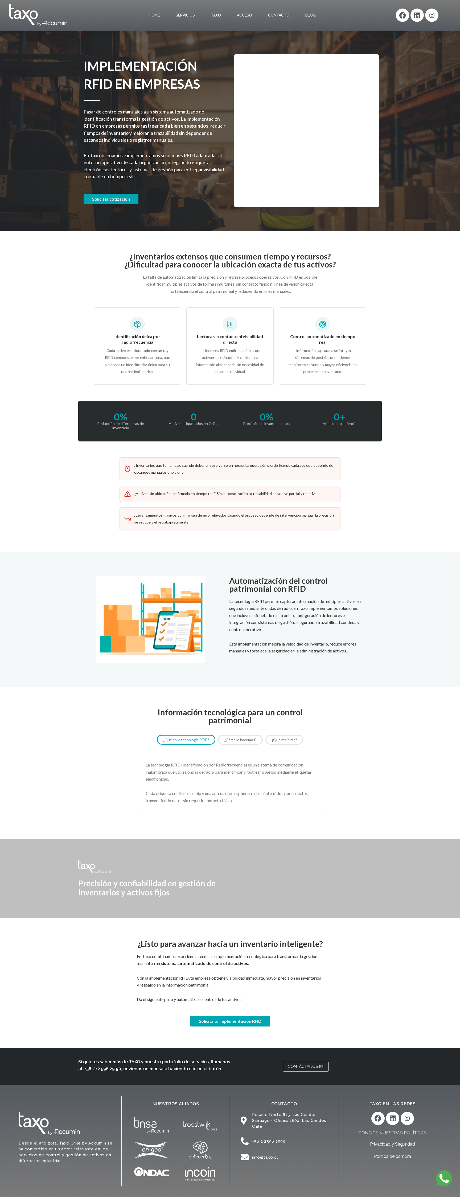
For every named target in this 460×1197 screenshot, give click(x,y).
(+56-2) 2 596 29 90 (102, 1068)
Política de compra (392, 1156)
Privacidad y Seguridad (392, 1144)
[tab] (186, 740)
